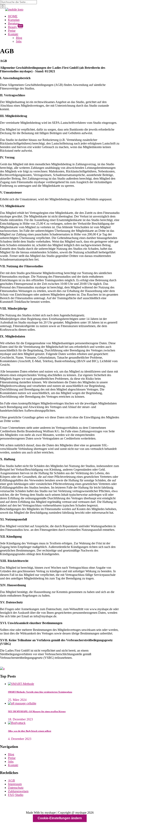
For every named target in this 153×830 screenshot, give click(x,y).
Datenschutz (16, 787)
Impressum (15, 784)
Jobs (11, 761)
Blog (11, 754)
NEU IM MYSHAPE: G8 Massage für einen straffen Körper (37, 711)
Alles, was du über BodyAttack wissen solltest (29, 731)
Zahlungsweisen (18, 791)
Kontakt (13, 765)
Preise (12, 758)
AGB (11, 780)
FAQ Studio (15, 795)
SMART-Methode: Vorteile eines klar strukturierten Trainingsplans (40, 692)
